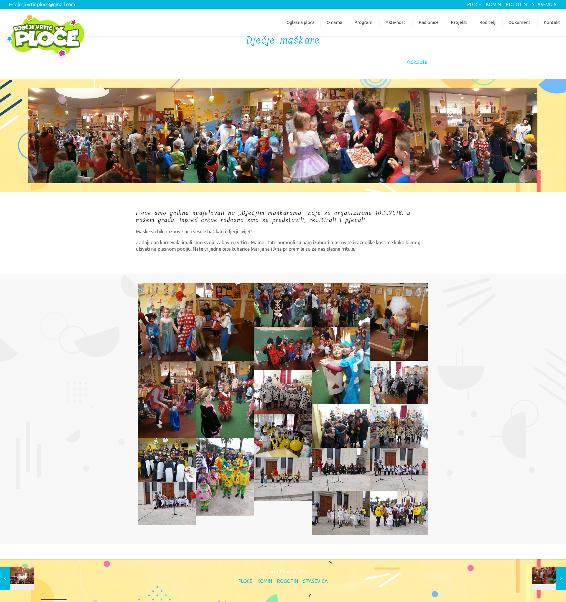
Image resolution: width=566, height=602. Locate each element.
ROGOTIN (516, 4)
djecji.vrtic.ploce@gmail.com (45, 4)
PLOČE (474, 4)
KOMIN (493, 4)
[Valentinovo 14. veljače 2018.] (549, 578)
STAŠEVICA (544, 4)
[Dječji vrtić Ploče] (45, 35)
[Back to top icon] (537, 589)
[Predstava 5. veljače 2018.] (17, 578)
